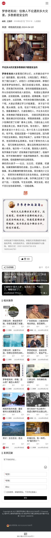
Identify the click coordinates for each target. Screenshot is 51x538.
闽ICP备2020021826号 (31, 511)
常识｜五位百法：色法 (12, 438)
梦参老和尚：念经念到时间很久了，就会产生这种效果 (37, 351)
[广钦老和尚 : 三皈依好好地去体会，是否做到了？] (37, 312)
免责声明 (27, 514)
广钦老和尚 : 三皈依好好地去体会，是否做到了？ (37, 322)
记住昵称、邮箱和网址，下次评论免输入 (21, 492)
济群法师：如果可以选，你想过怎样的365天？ (12, 351)
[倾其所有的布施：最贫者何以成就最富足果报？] (13, 399)
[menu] (47, 3)
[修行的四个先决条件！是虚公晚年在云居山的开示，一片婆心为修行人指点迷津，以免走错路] (37, 399)
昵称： (8, 474)
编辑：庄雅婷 (7, 21)
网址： (8, 487)
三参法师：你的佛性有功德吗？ (37, 380)
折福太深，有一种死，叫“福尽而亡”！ (37, 439)
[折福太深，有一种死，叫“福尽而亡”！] (37, 429)
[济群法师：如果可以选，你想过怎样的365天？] (13, 341)
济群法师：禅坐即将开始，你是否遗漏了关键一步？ (12, 322)
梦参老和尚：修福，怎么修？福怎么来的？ (12, 380)
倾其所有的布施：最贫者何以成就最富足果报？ (12, 410)
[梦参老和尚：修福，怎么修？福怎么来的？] (13, 370)
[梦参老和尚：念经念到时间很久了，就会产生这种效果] (37, 341)
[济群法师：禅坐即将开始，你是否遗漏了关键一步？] (13, 312)
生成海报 (10, 267)
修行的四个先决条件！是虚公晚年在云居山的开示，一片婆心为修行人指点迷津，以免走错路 (37, 410)
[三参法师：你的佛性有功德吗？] (37, 370)
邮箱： (8, 480)
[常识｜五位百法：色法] (13, 429)
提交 (25, 498)
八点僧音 (37, 21)
